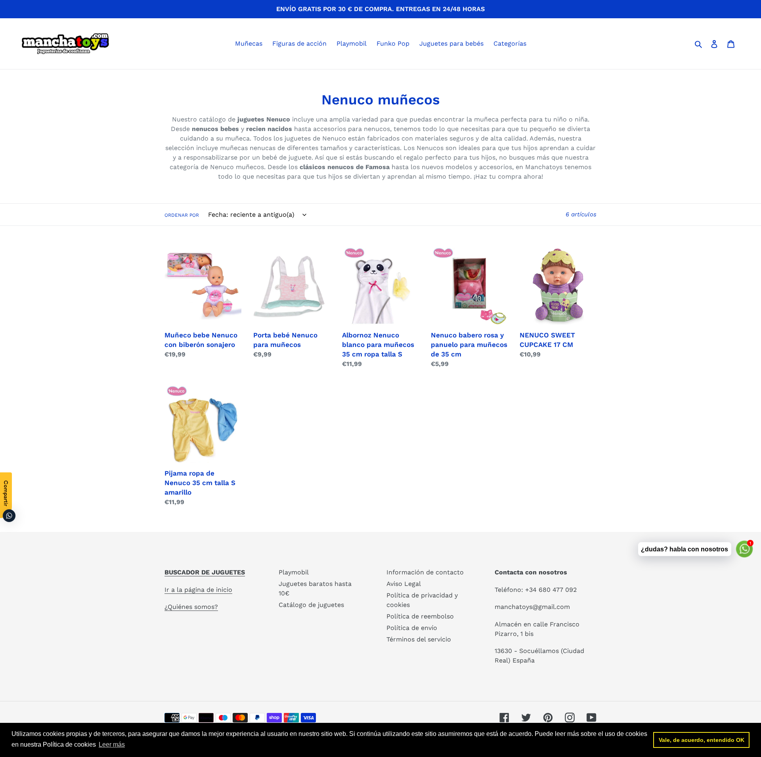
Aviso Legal (403, 583)
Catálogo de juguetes (311, 605)
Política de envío (411, 628)
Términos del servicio (418, 639)
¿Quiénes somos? (191, 607)
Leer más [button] (112, 744)
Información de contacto (425, 572)
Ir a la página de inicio (198, 589)
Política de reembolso (420, 616)
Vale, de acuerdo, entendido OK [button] (701, 740)
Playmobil (294, 572)
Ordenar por (181, 215)
